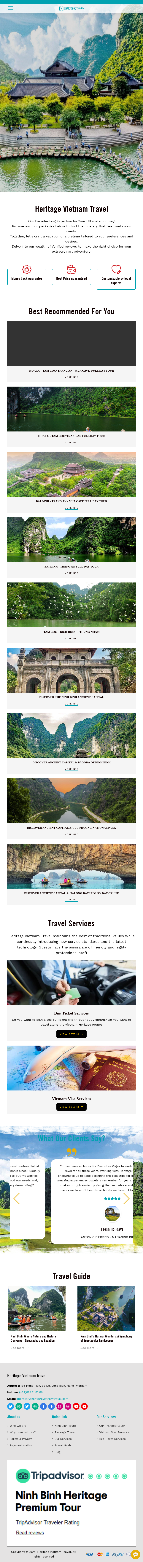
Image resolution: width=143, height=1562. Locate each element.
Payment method (21, 1445)
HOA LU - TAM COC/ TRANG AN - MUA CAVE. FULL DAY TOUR (71, 370)
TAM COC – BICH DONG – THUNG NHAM (72, 631)
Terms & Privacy (21, 1439)
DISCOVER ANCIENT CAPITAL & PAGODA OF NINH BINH (72, 762)
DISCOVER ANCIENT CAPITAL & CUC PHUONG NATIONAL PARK (71, 827)
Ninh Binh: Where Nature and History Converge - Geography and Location (33, 1338)
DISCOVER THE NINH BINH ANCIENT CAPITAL (71, 697)
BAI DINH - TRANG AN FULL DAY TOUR (71, 566)
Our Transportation (112, 1425)
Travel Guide (63, 1445)
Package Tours (65, 1432)
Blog (58, 1452)
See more (18, 1348)
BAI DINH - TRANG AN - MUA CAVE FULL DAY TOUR (71, 501)
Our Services (63, 1439)
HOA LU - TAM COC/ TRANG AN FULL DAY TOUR (71, 435)
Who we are (18, 1425)
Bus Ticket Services (71, 1013)
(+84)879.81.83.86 (31, 1392)
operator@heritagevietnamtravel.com (42, 1399)
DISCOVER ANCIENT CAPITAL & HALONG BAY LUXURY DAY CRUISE (71, 893)
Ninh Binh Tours (65, 1425)
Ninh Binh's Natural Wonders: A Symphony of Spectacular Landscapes (106, 1338)
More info (71, 377)
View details (69, 1034)
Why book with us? (23, 1432)
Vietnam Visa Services (71, 1098)
